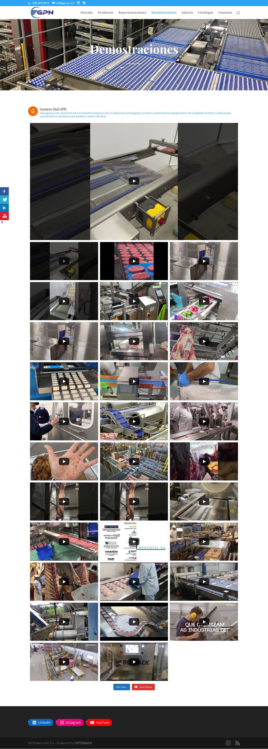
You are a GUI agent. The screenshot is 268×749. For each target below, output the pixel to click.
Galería (187, 12)
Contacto (225, 12)
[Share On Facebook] (4, 191)
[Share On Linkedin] (4, 208)
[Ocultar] (2, 223)
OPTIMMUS (83, 743)
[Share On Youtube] (4, 216)
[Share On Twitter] (4, 199)
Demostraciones (164, 12)
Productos (105, 12)
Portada (87, 12)
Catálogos (205, 12)
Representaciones (132, 12)
